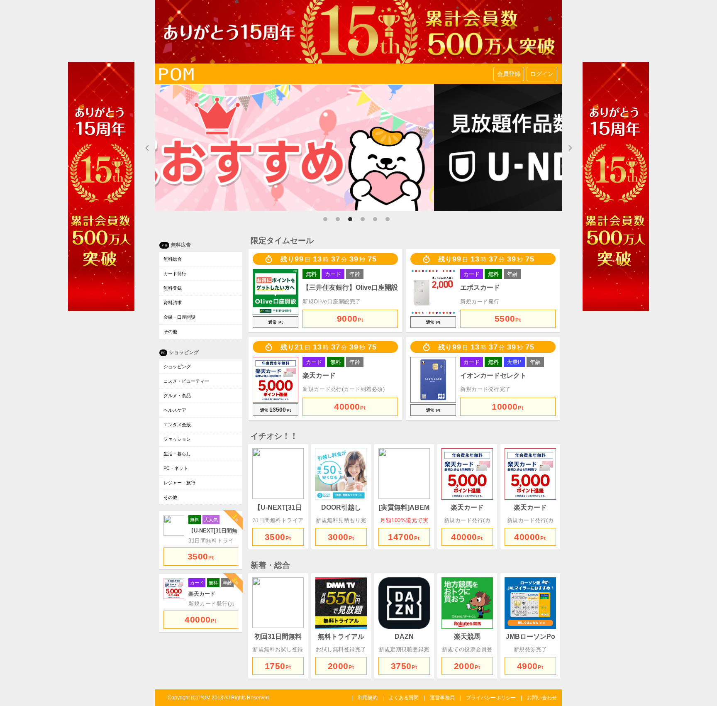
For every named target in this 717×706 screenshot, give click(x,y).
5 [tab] (377, 221)
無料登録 (172, 288)
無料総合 (172, 259)
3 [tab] (352, 221)
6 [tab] (389, 221)
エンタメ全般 (177, 424)
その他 (170, 331)
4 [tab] (365, 221)
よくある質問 (404, 698)
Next (570, 148)
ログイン (542, 74)
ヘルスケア (174, 410)
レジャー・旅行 (179, 482)
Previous (147, 148)
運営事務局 (442, 698)
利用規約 (368, 698)
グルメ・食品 (177, 395)
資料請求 (172, 302)
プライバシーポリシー (491, 698)
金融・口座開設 (179, 317)
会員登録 (508, 74)
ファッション (177, 439)
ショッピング (177, 366)
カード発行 (174, 273)
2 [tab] (340, 221)
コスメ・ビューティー (186, 381)
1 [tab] (327, 221)
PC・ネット (175, 468)
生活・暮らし (177, 453)
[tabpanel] (358, 147)
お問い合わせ (542, 698)
